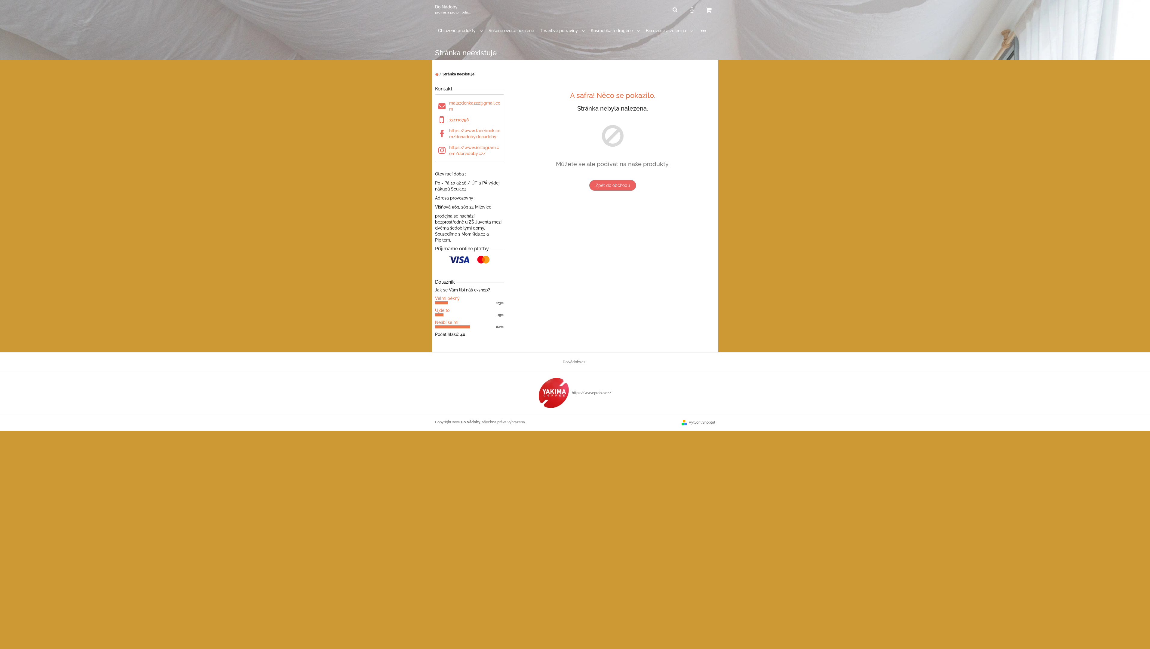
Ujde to (442, 310)
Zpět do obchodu (613, 185)
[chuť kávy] (554, 393)
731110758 (459, 119)
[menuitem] (460, 31)
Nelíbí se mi (446, 322)
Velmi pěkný (447, 298)
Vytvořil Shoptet (702, 422)
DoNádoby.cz (574, 362)
